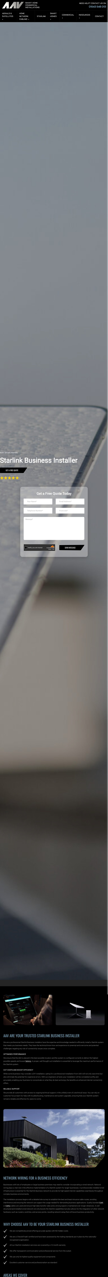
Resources (84, 15)
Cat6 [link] (101, 1203)
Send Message (70, 547)
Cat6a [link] (7, 1206)
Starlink (41, 16)
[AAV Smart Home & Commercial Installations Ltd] (13, 5)
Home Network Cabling (23, 16)
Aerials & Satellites (7, 14)
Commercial (68, 15)
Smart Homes (53, 14)
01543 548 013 (97, 6)
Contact (99, 16)
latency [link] (28, 1061)
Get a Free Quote (12, 470)
